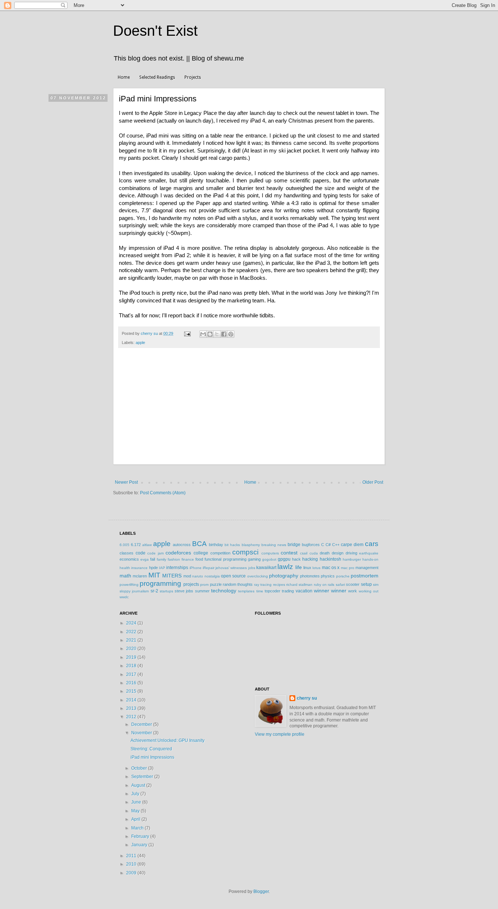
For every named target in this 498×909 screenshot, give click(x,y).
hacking (310, 559)
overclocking (257, 576)
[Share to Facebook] (223, 334)
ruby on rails (324, 585)
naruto (197, 576)
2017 (131, 674)
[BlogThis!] (210, 334)
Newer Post (126, 482)
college (201, 553)
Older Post (372, 482)
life (298, 567)
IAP (162, 568)
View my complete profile (279, 734)
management (366, 567)
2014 (131, 700)
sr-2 (154, 590)
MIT (154, 575)
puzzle (216, 584)
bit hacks (232, 545)
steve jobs (184, 591)
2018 (131, 665)
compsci (245, 552)
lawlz (285, 566)
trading (288, 591)
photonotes (310, 576)
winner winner (330, 590)
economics (129, 559)
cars (371, 544)
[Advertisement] (249, 410)
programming (160, 583)
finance (188, 559)
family (161, 559)
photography (283, 576)
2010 (131, 864)
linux (307, 567)
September (142, 776)
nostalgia (212, 576)
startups (166, 591)
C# (328, 544)
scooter (352, 584)
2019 (131, 657)
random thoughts (238, 584)
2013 (131, 708)
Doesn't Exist (155, 31)
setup (366, 584)
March (138, 828)
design (337, 553)
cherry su (307, 698)
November (142, 732)
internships (177, 567)
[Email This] (203, 334)
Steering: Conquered (151, 748)
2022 (131, 631)
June (136, 802)
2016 (131, 682)
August (138, 785)
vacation (304, 590)
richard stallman (299, 585)
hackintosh (330, 559)
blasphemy (251, 545)
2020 (131, 648)
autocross (182, 544)
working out (368, 591)
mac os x (331, 567)
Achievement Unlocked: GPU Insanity (168, 740)
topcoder (272, 591)
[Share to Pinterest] (230, 334)
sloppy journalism (134, 591)
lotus (316, 568)
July (135, 793)
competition (220, 553)
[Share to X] (217, 334)
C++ (335, 544)
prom (204, 585)
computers (270, 553)
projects (191, 584)
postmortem (364, 576)
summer (202, 591)
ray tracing (263, 585)
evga (144, 559)
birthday (216, 544)
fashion (174, 559)
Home (124, 77)
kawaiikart (266, 567)
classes (126, 553)
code (140, 553)
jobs (251, 568)
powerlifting (129, 585)
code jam (155, 553)
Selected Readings (157, 77)
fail (152, 559)
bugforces (311, 544)
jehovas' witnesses (231, 568)
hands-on (370, 559)
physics (328, 576)
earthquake (368, 553)
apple (140, 342)
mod (187, 576)
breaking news (273, 545)
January (139, 844)
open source (233, 576)
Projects (192, 77)
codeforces (178, 553)
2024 (131, 623)
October (139, 768)
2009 (131, 872)
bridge (294, 544)
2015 (131, 691)
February (140, 836)
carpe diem (352, 544)
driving (351, 553)
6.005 (124, 545)
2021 (131, 640)
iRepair (208, 568)
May (136, 810)
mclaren (140, 576)
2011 (131, 855)
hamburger (352, 559)
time (259, 591)
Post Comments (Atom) (163, 492)
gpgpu (284, 559)
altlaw (147, 545)
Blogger (261, 891)
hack (296, 559)
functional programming (225, 559)
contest (289, 553)
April (136, 819)
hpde (153, 567)
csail (303, 553)
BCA (199, 544)
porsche (343, 576)
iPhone (196, 568)
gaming (254, 559)
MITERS (172, 576)
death (325, 553)
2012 (131, 716)
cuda (314, 553)
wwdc (124, 597)
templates (246, 591)
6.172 (136, 544)
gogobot (269, 559)
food (199, 559)
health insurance (134, 568)
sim (375, 585)
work (352, 591)
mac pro (347, 568)
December (142, 724)
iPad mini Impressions (152, 757)
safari (340, 585)
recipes (279, 585)
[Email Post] (187, 333)
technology (223, 590)
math (125, 576)
